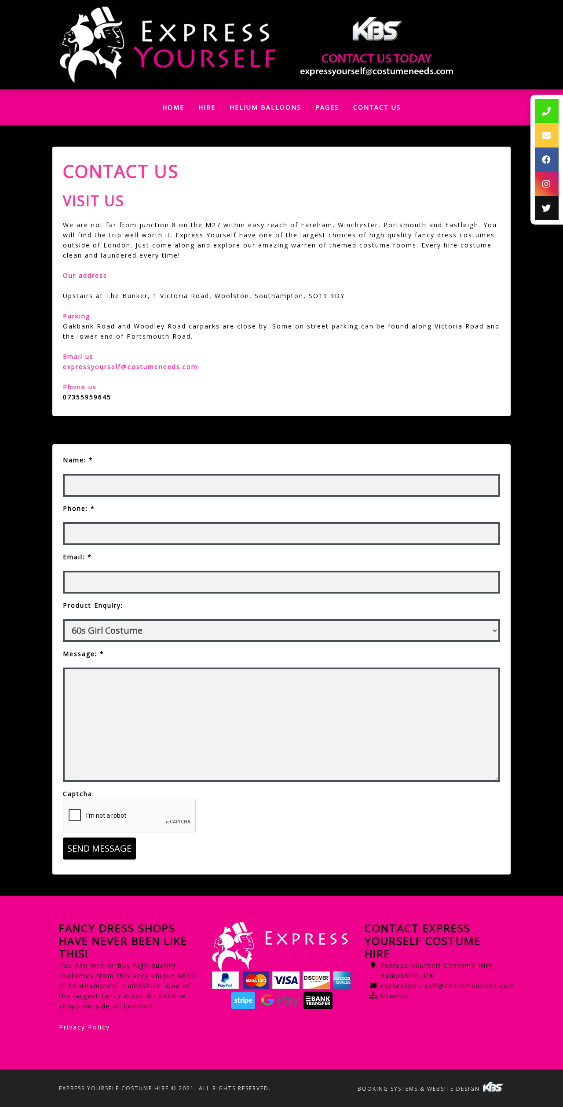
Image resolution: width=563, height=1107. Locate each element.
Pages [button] (327, 107)
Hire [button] (207, 107)
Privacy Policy (84, 1027)
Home (176, 109)
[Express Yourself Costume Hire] (167, 45)
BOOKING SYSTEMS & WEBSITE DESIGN (420, 1088)
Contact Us (377, 107)
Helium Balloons (265, 107)
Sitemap (394, 996)
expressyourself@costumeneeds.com (447, 986)
